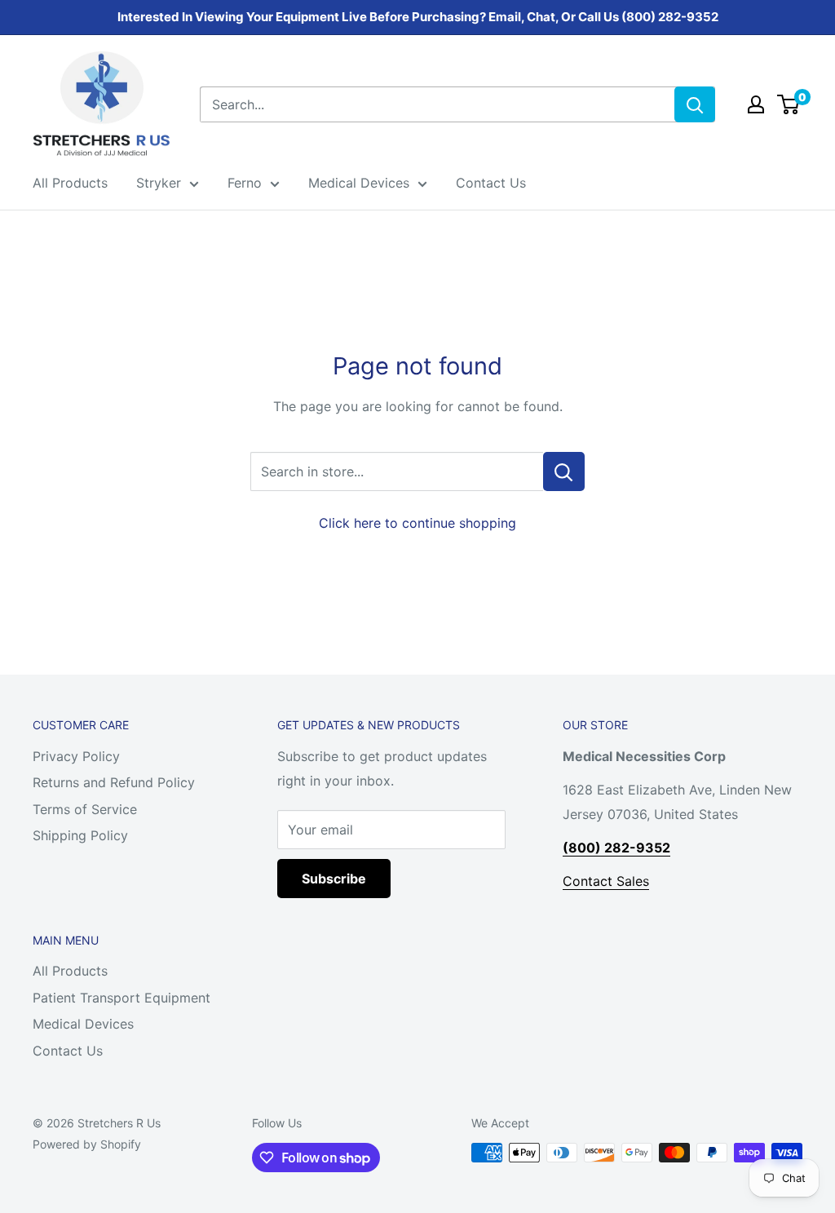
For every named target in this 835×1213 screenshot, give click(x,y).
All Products (70, 183)
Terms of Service (85, 809)
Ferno (245, 183)
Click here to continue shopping (417, 523)
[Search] (694, 104)
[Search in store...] (564, 471)
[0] (789, 104)
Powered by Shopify (87, 1144)
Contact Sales (606, 881)
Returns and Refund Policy (114, 782)
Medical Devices (358, 183)
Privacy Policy (76, 756)
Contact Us (491, 183)
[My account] (756, 104)
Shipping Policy (80, 835)
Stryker (158, 183)
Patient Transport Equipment (121, 997)
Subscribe (334, 878)
